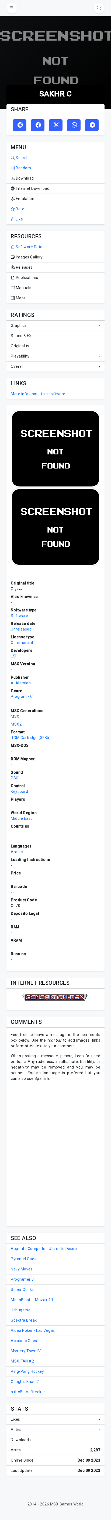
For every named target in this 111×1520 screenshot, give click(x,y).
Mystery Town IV (26, 1351)
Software (19, 616)
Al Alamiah (21, 683)
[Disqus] (55, 1153)
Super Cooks (22, 1289)
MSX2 (16, 724)
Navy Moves (22, 1269)
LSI (13, 656)
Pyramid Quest (24, 1259)
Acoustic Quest (25, 1341)
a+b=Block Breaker (28, 1392)
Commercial (22, 642)
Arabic (17, 852)
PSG (15, 778)
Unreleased (21, 629)
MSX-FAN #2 (22, 1361)
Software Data (29, 247)
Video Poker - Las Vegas (33, 1330)
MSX (15, 716)
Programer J (22, 1279)
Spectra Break (24, 1320)
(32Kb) (45, 738)
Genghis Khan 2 (25, 1381)
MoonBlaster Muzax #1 (32, 1300)
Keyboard (19, 791)
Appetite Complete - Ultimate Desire (44, 1248)
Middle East (21, 818)
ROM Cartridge (24, 738)
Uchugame (20, 1310)
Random (23, 168)
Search (22, 158)
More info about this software (38, 394)
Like (19, 219)
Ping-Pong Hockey (27, 1371)
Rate (19, 209)
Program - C (22, 696)
